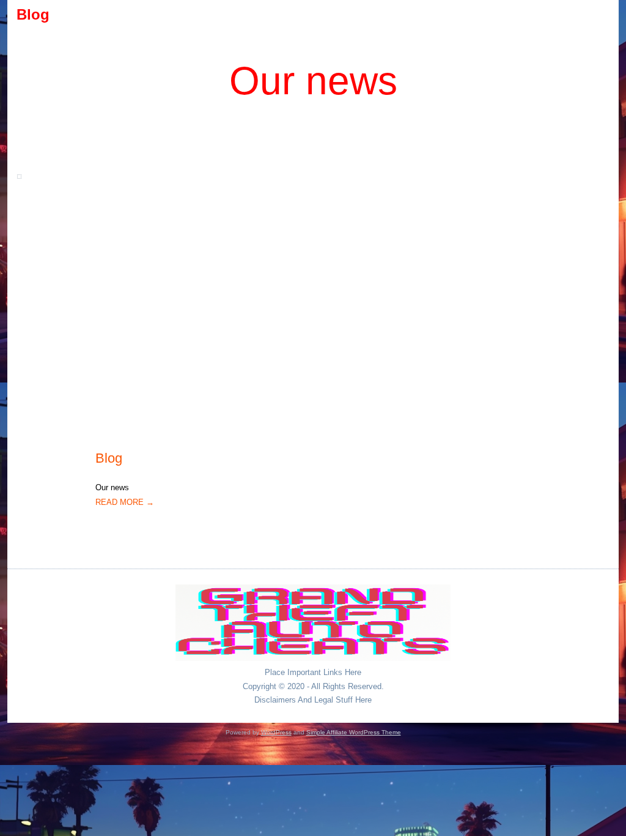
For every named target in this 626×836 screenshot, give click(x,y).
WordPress (276, 732)
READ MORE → (124, 502)
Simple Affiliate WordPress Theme (353, 732)
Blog (108, 458)
